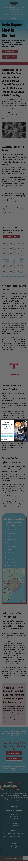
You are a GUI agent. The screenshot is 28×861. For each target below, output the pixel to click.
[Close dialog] (26, 421)
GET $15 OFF (7, 436)
